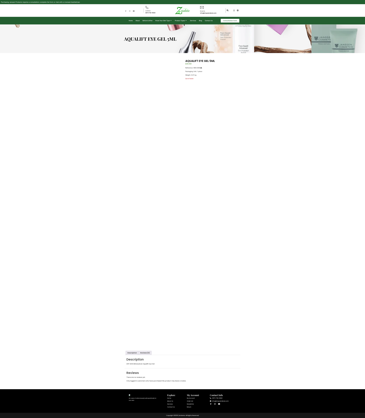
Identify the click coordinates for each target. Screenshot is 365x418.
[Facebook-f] (126, 11)
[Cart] (234, 10)
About (138, 20)
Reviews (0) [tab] (145, 353)
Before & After (148, 20)
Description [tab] (132, 353)
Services (193, 20)
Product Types (180, 20)
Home (131, 20)
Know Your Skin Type (162, 20)
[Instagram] (130, 11)
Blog (200, 20)
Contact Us (209, 20)
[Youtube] (133, 11)
